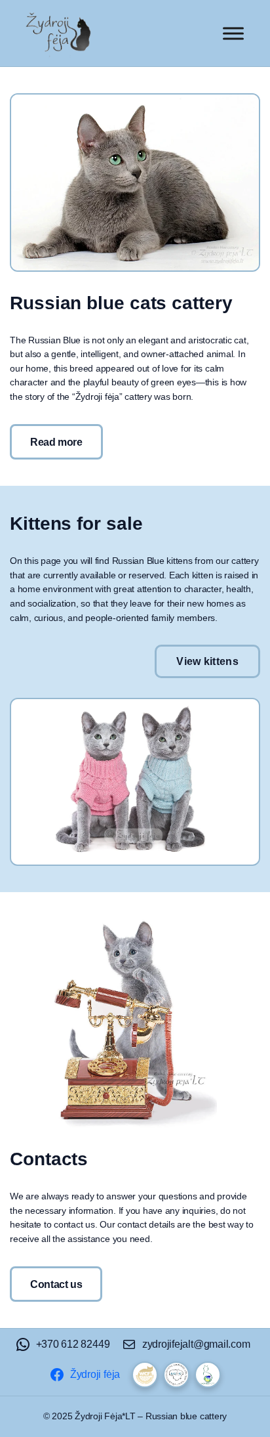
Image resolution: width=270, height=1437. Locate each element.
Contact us (56, 1284)
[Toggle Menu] (233, 33)
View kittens (207, 661)
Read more (56, 442)
